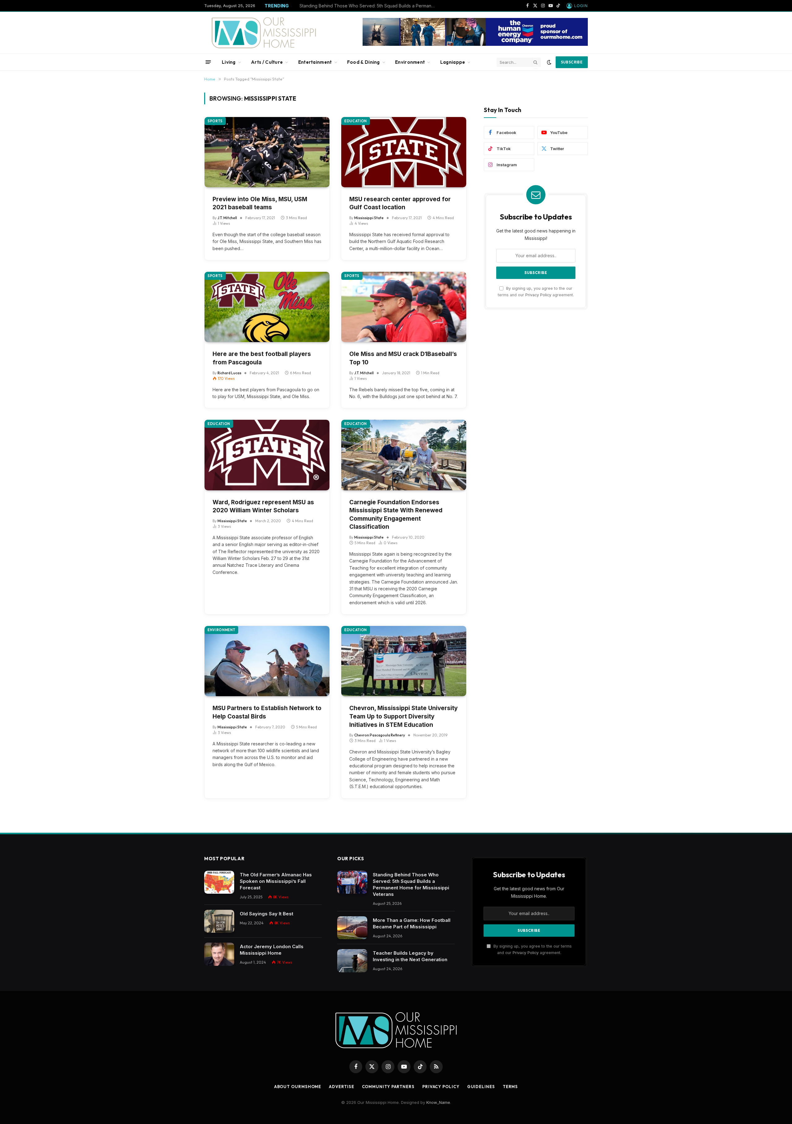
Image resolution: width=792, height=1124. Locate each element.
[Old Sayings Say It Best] (219, 921)
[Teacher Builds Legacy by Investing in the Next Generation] (352, 960)
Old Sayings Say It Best (266, 914)
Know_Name (438, 1102)
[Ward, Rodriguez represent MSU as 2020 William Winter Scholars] (266, 455)
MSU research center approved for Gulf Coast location (400, 203)
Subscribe (572, 62)
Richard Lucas (229, 373)
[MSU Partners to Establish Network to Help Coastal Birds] (266, 661)
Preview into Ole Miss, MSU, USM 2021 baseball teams (260, 203)
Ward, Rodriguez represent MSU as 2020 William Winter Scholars (263, 506)
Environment (410, 62)
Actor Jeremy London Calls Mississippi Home (271, 950)
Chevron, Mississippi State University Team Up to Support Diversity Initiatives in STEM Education (403, 716)
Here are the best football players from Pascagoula (262, 358)
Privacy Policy (538, 295)
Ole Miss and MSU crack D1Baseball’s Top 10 (403, 358)
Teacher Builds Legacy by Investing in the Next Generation (410, 956)
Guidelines (481, 1086)
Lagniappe (452, 62)
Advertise (341, 1086)
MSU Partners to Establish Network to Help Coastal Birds (267, 712)
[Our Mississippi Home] (264, 33)
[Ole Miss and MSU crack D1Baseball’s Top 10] (403, 307)
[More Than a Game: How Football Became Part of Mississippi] (352, 928)
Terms (510, 1086)
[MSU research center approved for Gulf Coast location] (403, 152)
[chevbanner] (475, 44)
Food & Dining (363, 62)
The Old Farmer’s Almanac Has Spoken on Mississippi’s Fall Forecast (276, 881)
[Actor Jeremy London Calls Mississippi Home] (219, 954)
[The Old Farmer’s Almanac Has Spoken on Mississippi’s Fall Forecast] (219, 882)
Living (229, 62)
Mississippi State (369, 217)
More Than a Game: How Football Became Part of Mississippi (361, 5)
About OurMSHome (297, 1086)
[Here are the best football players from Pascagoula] (266, 307)
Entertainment (315, 62)
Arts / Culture (267, 62)
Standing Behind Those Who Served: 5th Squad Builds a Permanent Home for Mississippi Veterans (411, 884)
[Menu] (208, 62)
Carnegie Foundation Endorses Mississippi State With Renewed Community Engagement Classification (395, 515)
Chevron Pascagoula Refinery (379, 735)
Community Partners (388, 1086)
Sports (215, 121)
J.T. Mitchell (227, 217)
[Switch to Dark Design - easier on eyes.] (549, 62)
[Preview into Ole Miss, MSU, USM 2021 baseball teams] (266, 152)
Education (355, 121)
